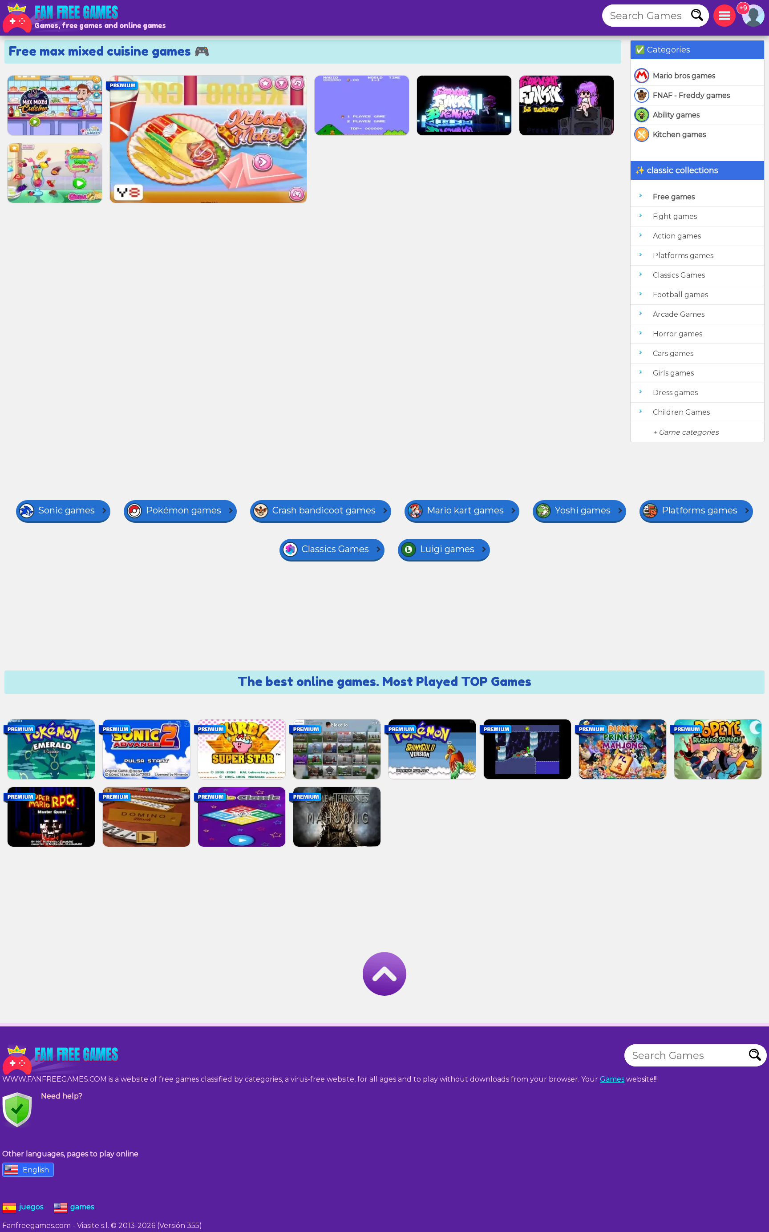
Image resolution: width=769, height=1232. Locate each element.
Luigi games (447, 549)
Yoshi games (583, 510)
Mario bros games (684, 76)
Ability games (676, 115)
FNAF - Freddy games (691, 95)
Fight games (675, 216)
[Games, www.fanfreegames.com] (62, 17)
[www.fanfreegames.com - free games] (62, 1059)
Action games (677, 236)
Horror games (677, 334)
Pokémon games (183, 510)
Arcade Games (678, 314)
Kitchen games (679, 134)
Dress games (675, 392)
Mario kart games (465, 510)
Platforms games (683, 255)
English (36, 1170)
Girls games (673, 373)
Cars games (673, 353)
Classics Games (679, 275)
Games (612, 1079)
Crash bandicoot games (324, 510)
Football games (680, 295)
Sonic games (66, 510)
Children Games (681, 412)
